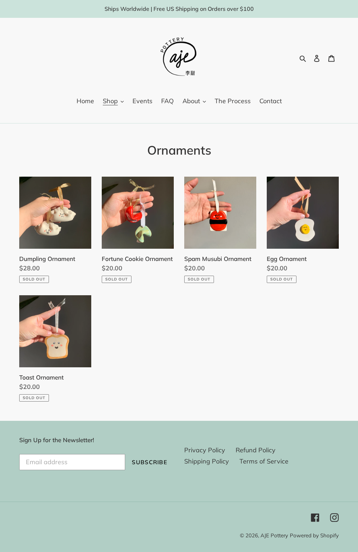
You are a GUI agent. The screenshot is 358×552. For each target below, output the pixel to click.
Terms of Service (263, 461)
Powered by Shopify (314, 535)
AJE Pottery (274, 535)
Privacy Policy (204, 450)
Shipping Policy (206, 461)
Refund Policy (255, 450)
